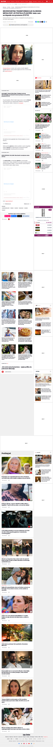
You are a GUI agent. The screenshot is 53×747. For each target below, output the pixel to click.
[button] (31, 22)
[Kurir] (8, 739)
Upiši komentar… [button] (8, 371)
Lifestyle (8, 7)
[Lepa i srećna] (3, 1)
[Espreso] (16, 739)
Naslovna (4, 7)
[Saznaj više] (50, 78)
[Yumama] (39, 739)
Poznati (12, 7)
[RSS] (34, 744)
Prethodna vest (8, 203)
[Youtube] (29, 744)
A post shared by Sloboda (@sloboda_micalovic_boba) (13, 135)
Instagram (21, 103)
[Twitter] (21, 744)
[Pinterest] (24, 744)
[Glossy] (26, 739)
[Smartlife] (30, 739)
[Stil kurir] (23, 739)
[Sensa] (34, 739)
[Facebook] (19, 744)
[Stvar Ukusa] (44, 739)
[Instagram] (26, 744)
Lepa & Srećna (8, 71)
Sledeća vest (26, 203)
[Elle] (20, 739)
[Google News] (31, 744)
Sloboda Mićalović (7, 68)
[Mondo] (12, 739)
